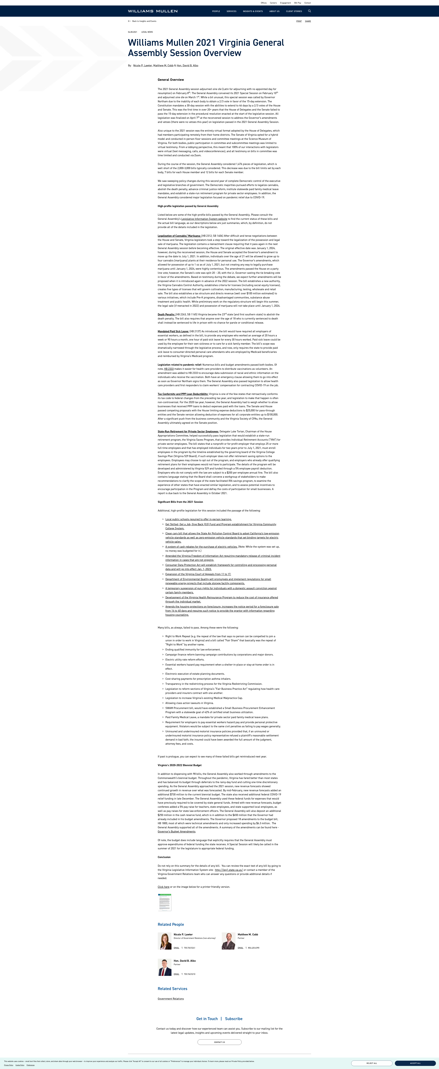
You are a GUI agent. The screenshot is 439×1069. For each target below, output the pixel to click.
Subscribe (234, 1018)
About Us (274, 11)
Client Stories (294, 11)
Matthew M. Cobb (163, 65)
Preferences (31, 1065)
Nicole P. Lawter (142, 65)
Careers (273, 3)
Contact (307, 3)
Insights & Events (253, 11)
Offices (264, 3)
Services (231, 11)
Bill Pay (297, 3)
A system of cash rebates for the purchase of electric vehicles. (201, 546)
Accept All (415, 1063)
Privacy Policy (8, 1065)
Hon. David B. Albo (187, 65)
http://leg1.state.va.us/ (229, 869)
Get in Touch (207, 1018)
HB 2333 (169, 368)
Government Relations (171, 998)
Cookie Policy (20, 1065)
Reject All (372, 1063)
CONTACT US (219, 1042)
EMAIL (176, 948)
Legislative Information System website (204, 218)
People (216, 11)
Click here (163, 886)
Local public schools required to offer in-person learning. (198, 519)
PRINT (299, 21)
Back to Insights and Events (144, 21)
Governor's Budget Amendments (176, 831)
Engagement (285, 3)
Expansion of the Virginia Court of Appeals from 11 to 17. (198, 574)
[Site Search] (309, 11)
